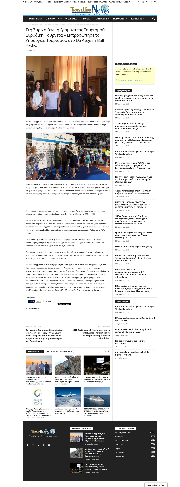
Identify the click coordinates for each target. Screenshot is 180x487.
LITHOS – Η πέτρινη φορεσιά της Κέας (133, 246)
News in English (79, 2)
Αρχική (28, 25)
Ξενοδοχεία (119, 456)
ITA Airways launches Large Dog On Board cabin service (135, 319)
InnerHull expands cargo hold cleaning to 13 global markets (134, 152)
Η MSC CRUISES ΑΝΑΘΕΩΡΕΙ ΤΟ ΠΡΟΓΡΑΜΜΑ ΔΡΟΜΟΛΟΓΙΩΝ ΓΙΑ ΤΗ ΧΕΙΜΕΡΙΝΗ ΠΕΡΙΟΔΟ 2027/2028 (96, 412)
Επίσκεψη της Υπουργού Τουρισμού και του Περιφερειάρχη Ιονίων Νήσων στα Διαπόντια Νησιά (38, 380)
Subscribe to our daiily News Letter (129, 80)
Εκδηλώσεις (119, 452)
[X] (151, 2)
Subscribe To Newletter (97, 2)
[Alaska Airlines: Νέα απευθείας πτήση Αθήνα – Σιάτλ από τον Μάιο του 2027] (68, 397)
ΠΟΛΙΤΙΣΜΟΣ (136, 19)
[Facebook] (139, 2)
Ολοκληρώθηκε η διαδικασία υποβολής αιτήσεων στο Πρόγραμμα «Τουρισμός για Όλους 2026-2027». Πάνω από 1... (134, 140)
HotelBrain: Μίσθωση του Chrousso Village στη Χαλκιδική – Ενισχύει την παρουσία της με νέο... (133, 258)
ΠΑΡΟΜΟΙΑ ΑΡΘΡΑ (35, 351)
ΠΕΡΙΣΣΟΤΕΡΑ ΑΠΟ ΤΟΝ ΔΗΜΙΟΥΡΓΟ (58, 351)
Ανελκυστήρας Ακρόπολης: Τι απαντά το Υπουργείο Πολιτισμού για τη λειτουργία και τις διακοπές (67, 380)
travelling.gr (35, 19)
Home (49, 2)
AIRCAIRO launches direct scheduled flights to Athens (132, 353)
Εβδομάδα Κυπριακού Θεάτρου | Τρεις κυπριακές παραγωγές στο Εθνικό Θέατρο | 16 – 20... (133, 235)
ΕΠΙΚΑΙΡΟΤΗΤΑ (52, 19)
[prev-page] (105, 351)
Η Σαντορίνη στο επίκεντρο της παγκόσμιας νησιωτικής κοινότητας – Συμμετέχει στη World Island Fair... (133, 288)
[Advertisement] (68, 202)
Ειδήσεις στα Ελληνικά (62, 2)
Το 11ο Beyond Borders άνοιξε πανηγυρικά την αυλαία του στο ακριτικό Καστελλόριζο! (97, 379)
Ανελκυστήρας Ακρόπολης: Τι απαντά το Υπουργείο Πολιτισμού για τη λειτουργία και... (97, 452)
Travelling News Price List (119, 2)
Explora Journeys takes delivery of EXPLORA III (131, 342)
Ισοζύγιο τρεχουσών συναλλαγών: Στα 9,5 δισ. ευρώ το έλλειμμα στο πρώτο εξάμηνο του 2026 (133, 179)
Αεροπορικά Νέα (121, 441)
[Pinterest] (147, 2)
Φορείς (117, 448)
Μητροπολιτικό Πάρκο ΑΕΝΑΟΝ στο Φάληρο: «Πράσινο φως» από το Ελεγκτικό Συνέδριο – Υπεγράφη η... (132, 165)
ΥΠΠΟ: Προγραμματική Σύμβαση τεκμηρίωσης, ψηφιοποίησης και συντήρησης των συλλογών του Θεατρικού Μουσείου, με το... (131, 220)
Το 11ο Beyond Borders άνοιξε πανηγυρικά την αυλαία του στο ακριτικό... (96, 466)
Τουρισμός (119, 437)
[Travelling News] (90, 9)
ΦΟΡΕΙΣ (86, 19)
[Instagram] (143, 2)
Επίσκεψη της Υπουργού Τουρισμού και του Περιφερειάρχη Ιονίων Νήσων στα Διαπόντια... (95, 437)
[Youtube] (155, 2)
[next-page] (108, 351)
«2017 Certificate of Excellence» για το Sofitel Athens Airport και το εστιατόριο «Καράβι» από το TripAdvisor (90, 334)
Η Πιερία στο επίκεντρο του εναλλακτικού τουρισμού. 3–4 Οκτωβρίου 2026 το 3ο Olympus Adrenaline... (130, 273)
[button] (153, 19)
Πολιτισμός (119, 445)
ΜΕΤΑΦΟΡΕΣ (118, 19)
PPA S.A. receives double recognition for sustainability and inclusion (134, 330)
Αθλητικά (35, 25)
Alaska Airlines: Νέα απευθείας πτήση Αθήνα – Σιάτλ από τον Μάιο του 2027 (67, 411)
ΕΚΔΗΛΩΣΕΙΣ (101, 19)
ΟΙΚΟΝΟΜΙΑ (71, 19)
